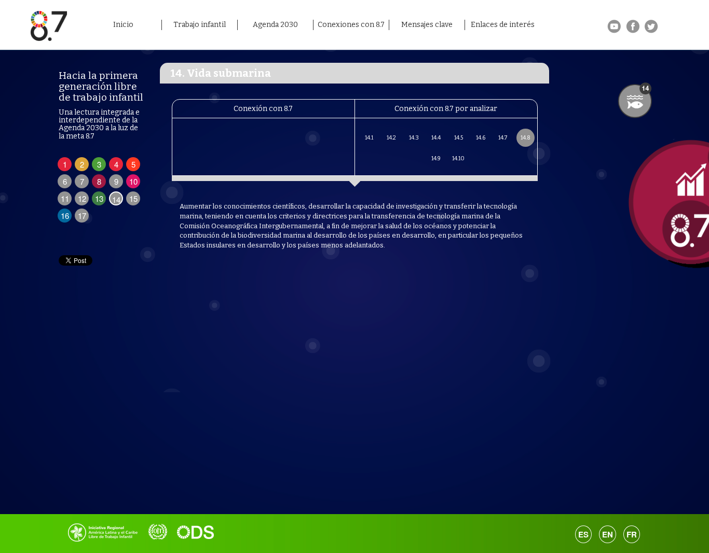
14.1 (369, 137)
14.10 (458, 158)
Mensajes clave (427, 24)
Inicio (123, 24)
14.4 (436, 137)
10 (133, 181)
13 (99, 198)
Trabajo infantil (199, 24)
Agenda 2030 (275, 24)
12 (82, 198)
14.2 (391, 137)
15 (133, 198)
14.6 (480, 137)
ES (583, 534)
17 (82, 215)
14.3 (414, 137)
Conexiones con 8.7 (351, 24)
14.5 (458, 137)
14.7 (503, 137)
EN (607, 534)
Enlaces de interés (503, 24)
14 (116, 199)
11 (65, 198)
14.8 (525, 137)
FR (631, 534)
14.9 (436, 158)
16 (65, 215)
